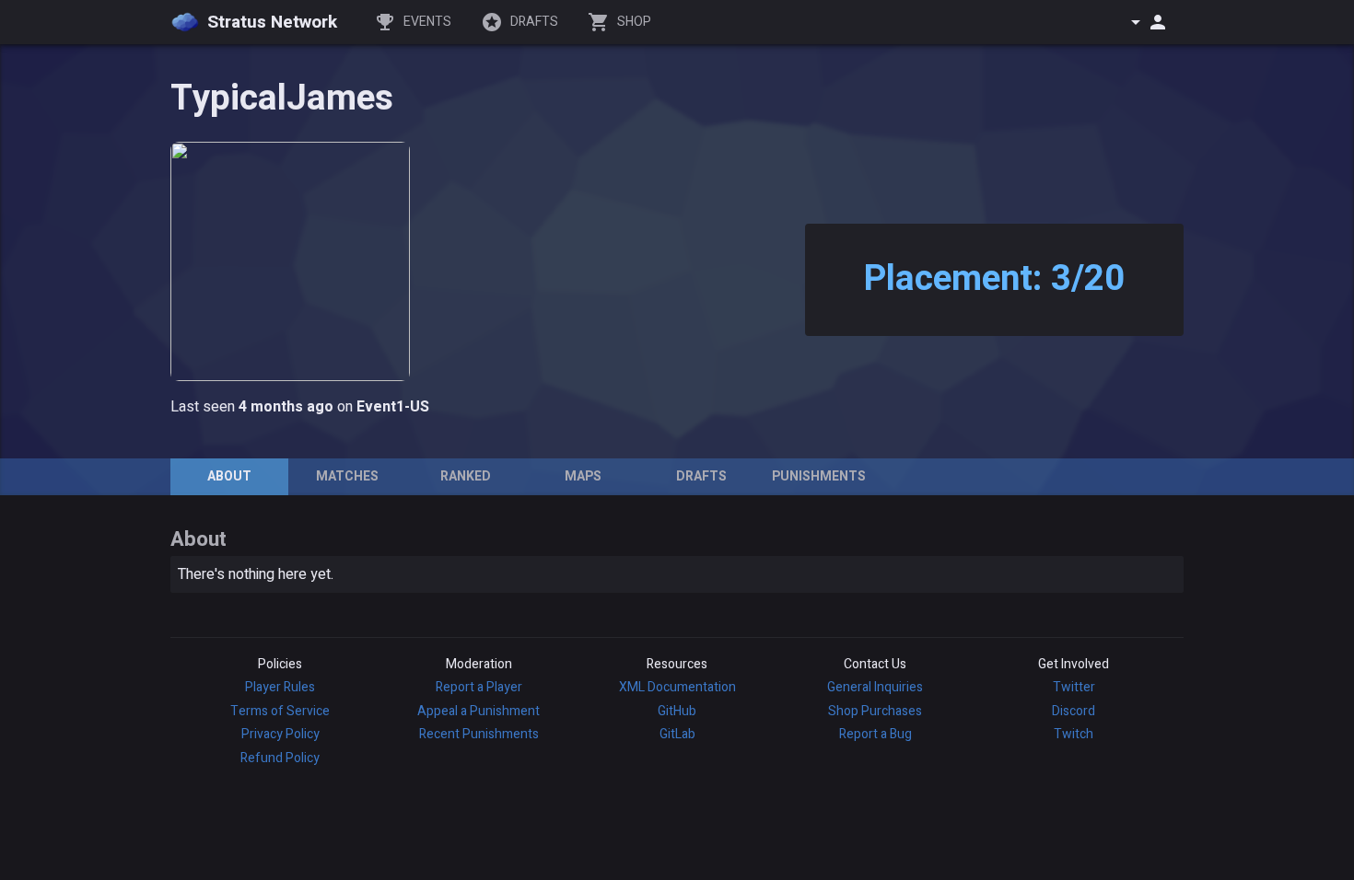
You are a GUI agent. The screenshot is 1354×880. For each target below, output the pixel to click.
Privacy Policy (280, 734)
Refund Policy (280, 758)
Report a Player (479, 687)
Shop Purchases (875, 711)
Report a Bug (875, 734)
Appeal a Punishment (478, 711)
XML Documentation (677, 687)
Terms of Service (280, 711)
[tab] (229, 476)
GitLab (677, 734)
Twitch (1073, 734)
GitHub (677, 711)
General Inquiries (875, 687)
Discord (1073, 711)
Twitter (1074, 687)
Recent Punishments (479, 734)
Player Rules (280, 687)
